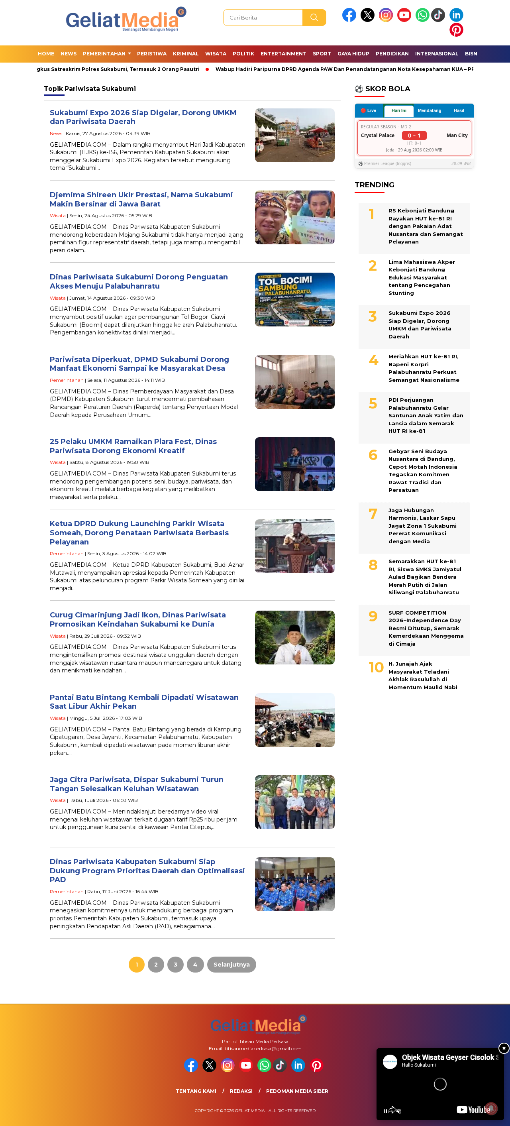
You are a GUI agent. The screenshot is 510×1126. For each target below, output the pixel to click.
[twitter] (369, 20)
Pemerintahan (104, 54)
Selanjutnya (232, 964)
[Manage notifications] (491, 1108)
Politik (243, 54)
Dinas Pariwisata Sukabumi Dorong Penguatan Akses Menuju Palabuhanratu (139, 282)
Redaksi (241, 1091)
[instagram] (387, 20)
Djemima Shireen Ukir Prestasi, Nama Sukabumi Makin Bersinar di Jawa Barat (141, 199)
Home (46, 54)
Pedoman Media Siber (297, 1091)
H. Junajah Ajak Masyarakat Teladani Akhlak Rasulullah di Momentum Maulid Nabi (422, 675)
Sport (322, 54)
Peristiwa (152, 54)
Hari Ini (399, 110)
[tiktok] (439, 20)
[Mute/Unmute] (398, 1111)
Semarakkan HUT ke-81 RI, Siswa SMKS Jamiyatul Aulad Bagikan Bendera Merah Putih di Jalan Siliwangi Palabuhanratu (424, 576)
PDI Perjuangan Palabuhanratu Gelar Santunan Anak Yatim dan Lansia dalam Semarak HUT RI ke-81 (425, 415)
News (68, 54)
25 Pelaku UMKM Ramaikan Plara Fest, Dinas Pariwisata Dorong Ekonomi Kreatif (133, 446)
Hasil (459, 110)
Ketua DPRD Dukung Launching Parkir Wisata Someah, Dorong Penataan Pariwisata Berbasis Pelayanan (139, 532)
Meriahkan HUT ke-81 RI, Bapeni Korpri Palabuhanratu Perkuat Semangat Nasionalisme (423, 368)
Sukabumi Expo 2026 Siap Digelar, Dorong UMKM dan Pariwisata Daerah (419, 325)
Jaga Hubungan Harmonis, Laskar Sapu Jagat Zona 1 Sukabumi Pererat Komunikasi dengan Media (422, 525)
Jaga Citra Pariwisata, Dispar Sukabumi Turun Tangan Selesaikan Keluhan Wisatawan (137, 784)
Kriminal (186, 54)
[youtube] (405, 20)
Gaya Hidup (353, 54)
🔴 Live (368, 110)
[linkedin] (457, 20)
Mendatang (429, 110)
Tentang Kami (196, 1091)
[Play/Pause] (385, 1111)
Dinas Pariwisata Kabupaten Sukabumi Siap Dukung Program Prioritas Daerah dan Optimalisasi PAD (147, 870)
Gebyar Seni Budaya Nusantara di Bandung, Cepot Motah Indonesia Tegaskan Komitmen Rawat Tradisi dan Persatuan (422, 470)
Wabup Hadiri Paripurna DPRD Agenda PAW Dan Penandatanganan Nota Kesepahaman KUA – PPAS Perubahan (351, 69)
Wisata (215, 54)
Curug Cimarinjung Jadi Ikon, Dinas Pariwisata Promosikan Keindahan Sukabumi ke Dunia (138, 620)
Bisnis (473, 54)
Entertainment (283, 54)
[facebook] (350, 20)
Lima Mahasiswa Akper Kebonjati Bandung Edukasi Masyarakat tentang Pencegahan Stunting (421, 277)
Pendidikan (392, 54)
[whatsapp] (423, 20)
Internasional (437, 54)
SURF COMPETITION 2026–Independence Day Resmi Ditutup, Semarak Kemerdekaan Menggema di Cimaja (426, 628)
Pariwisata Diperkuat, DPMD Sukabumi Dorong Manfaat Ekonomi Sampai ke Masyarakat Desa (139, 364)
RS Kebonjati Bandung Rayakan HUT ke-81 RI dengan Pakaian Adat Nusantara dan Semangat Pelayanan (425, 226)
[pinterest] (457, 35)
